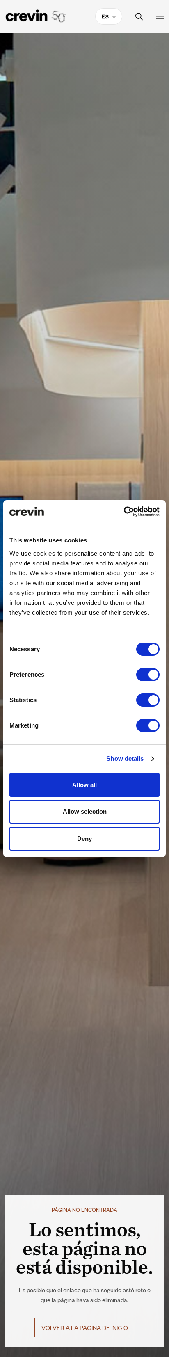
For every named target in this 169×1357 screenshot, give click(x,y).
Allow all (84, 784)
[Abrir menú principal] (160, 16)
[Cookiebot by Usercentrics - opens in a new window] (124, 511)
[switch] (148, 674)
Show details (125, 758)
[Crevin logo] (35, 16)
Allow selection (85, 811)
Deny (84, 838)
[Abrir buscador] (139, 17)
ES (105, 16)
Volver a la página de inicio (84, 1327)
